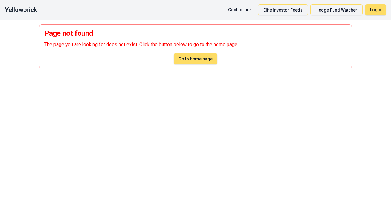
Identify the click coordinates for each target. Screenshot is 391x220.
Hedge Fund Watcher (336, 10)
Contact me (239, 9)
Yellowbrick (21, 9)
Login (375, 9)
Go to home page (195, 59)
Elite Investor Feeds (283, 10)
